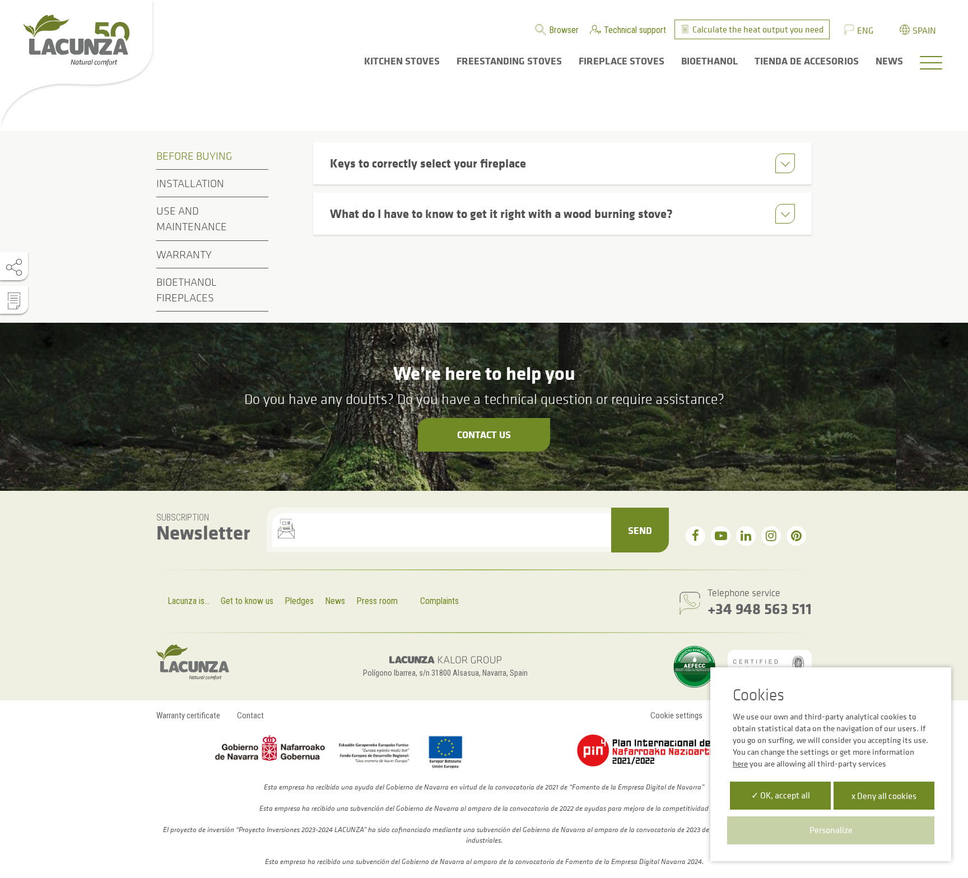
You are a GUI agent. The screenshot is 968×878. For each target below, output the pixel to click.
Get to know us (247, 601)
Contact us (484, 434)
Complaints (439, 601)
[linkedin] (746, 536)
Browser (564, 30)
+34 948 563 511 (760, 608)
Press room (377, 601)
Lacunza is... (188, 601)
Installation (190, 183)
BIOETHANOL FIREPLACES (186, 289)
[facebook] (695, 536)
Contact (250, 715)
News (335, 601)
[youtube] (720, 536)
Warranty (184, 254)
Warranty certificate (188, 715)
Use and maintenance (191, 218)
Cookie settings (676, 715)
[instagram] (771, 536)
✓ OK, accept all (780, 795)
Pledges (299, 601)
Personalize (831, 830)
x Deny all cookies (883, 795)
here (740, 763)
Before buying (194, 155)
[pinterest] (796, 536)
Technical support (635, 30)
